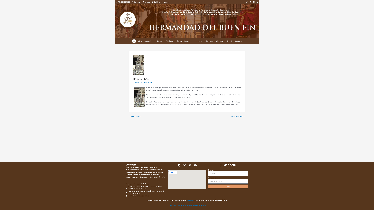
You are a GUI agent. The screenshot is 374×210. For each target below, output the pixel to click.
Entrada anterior (135, 116)
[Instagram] (257, 2)
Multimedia (219, 41)
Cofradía (198, 41)
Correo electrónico (214, 178)
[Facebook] (254, 2)
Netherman (190, 200)
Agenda (147, 2)
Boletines (209, 41)
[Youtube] (250, 2)
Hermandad (148, 41)
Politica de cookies (199, 205)
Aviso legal (172, 205)
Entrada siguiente (238, 116)
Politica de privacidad (184, 205)
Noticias (230, 41)
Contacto (137, 2)
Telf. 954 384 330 (124, 2)
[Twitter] (247, 2)
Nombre (211, 170)
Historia (159, 41)
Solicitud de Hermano (161, 2)
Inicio (140, 41)
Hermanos (187, 41)
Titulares (169, 41)
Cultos (179, 41)
